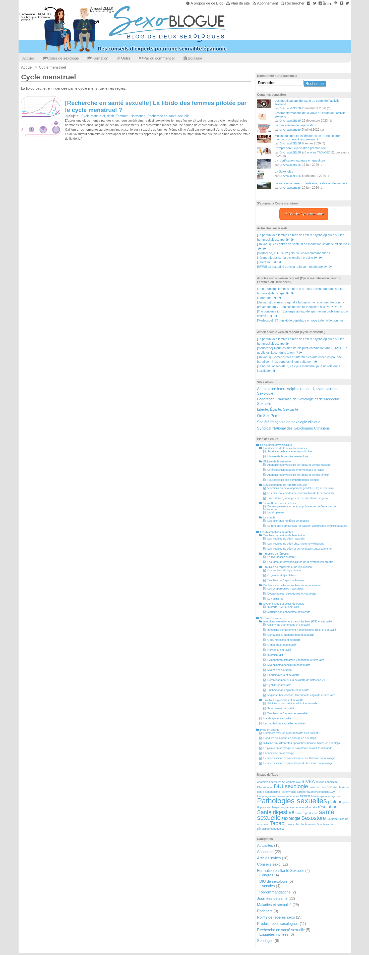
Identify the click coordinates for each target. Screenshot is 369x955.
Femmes (122, 116)
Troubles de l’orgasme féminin (285, 580)
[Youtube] (324, 3)
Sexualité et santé (271, 618)
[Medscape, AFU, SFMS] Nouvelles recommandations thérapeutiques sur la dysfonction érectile (293, 255)
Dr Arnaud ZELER (290, 108)
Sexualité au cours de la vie (280, 503)
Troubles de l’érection (276, 553)
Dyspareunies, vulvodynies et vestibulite (291, 593)
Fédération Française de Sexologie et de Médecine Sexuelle (298, 401)
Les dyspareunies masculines (285, 588)
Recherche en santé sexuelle (168, 116)
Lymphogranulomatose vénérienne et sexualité (295, 659)
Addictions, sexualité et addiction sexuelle (292, 703)
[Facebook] (308, 3)
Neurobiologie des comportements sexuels (293, 479)
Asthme (290, 781)
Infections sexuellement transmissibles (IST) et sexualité (297, 621)
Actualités (265, 845)
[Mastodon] (347, 3)
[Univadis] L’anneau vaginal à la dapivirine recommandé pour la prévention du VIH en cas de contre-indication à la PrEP (300, 305)
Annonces (265, 852)
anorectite (275, 781)
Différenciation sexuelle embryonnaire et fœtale (295, 469)
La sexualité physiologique (276, 444)
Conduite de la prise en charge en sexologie (290, 737)
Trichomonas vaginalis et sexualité (288, 690)
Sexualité (332, 818)
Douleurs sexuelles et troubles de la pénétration (292, 585)
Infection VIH (275, 654)
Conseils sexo (268, 864)
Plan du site (240, 3)
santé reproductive (306, 813)
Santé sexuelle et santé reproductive (289, 451)
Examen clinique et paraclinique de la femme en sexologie (298, 763)
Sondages (265, 940)
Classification (265, 787)
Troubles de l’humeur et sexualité (287, 713)
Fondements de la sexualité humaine (285, 448)
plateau (335, 801)
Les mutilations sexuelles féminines (284, 723)
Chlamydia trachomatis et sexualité (288, 624)
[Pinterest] (335, 3)
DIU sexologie (291, 786)
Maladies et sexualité (274, 905)
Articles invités (269, 858)
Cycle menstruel (93, 116)
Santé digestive (275, 812)
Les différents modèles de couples (288, 520)
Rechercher (294, 3)
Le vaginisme (275, 598)
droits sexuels (317, 787)
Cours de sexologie (63, 58)
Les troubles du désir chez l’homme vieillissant (295, 543)
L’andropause (275, 512)
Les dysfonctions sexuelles (276, 532)
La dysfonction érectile (281, 556)
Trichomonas (308, 824)
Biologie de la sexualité (277, 461)
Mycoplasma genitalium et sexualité (288, 664)
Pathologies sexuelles (292, 801)
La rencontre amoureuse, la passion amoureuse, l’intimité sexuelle (307, 525)
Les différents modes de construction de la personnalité (301, 493)
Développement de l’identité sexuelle (285, 484)
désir (110, 116)
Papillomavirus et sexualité (283, 674)
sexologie (290, 818)
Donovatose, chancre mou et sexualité (290, 634)
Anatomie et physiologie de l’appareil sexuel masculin (299, 464)
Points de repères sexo (276, 917)
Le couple (269, 517)
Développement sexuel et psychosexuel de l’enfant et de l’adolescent (299, 508)
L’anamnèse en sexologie (278, 753)
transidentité (292, 824)
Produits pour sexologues (278, 923)
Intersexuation (320, 791)
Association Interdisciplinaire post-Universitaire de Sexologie (297, 391)
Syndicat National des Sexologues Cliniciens (293, 428)
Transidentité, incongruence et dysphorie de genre (298, 498)
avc (298, 781)
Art (283, 781)
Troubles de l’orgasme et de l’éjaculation (287, 566)
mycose (335, 796)
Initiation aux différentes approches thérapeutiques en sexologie (302, 743)
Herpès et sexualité (279, 649)
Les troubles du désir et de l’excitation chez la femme (299, 548)
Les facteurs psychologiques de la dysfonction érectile (300, 561)
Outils (126, 58)
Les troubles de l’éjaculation (284, 570)
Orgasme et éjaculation (281, 575)
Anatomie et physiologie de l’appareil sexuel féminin (298, 474)
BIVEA (308, 781)
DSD (329, 787)
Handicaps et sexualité (277, 718)
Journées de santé (272, 898)
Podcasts (265, 911)
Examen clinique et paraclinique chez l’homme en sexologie (299, 758)
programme (287, 807)
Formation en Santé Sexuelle (280, 870)
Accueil (28, 58)
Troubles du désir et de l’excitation (284, 535)
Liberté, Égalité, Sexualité (277, 409)
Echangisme (272, 791)
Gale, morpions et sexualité (283, 639)
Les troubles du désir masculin (285, 538)
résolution (327, 806)
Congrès (266, 875)
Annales (268, 886)
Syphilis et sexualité (279, 684)
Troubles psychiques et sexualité (283, 700)
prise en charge (269, 807)
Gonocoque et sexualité (281, 644)
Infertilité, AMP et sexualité (283, 606)
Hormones (138, 116)
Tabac (277, 823)
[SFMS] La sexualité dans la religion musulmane (290, 267)
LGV (332, 791)
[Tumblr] (341, 3)
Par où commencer (159, 58)
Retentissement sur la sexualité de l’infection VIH (296, 679)
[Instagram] (320, 3)
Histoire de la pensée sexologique (287, 456)
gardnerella (304, 791)
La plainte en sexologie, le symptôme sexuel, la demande (297, 748)
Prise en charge (269, 729)
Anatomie (262, 781)
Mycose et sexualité (279, 669)
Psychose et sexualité (280, 708)
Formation (100, 58)
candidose (331, 781)
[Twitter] (315, 3)
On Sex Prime (268, 415)
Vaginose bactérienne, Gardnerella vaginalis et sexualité (301, 695)
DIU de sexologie (273, 881)
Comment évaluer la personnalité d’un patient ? (291, 732)
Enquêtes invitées (273, 934)
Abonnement (267, 3)
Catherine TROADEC (317, 152)
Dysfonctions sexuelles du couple (283, 603)
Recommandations (274, 892)
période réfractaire (306, 807)
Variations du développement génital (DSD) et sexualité (300, 488)
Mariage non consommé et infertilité (288, 611)
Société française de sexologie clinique (288, 422)
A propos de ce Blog (207, 3)
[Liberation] (264, 262)
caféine (320, 781)
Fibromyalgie (288, 791)
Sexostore (313, 818)
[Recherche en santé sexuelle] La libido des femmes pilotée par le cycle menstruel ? (156, 106)
